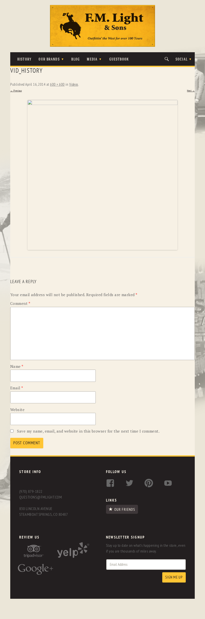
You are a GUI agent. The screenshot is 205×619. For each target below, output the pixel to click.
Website (17, 409)
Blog (75, 59)
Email (16, 387)
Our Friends (124, 509)
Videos (73, 84)
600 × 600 (57, 84)
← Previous (16, 90)
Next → (191, 90)
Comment (20, 303)
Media (92, 59)
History (24, 59)
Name (17, 366)
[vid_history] (102, 175)
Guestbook (119, 59)
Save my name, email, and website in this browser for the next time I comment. (88, 431)
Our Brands (49, 59)
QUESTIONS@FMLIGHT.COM (40, 497)
